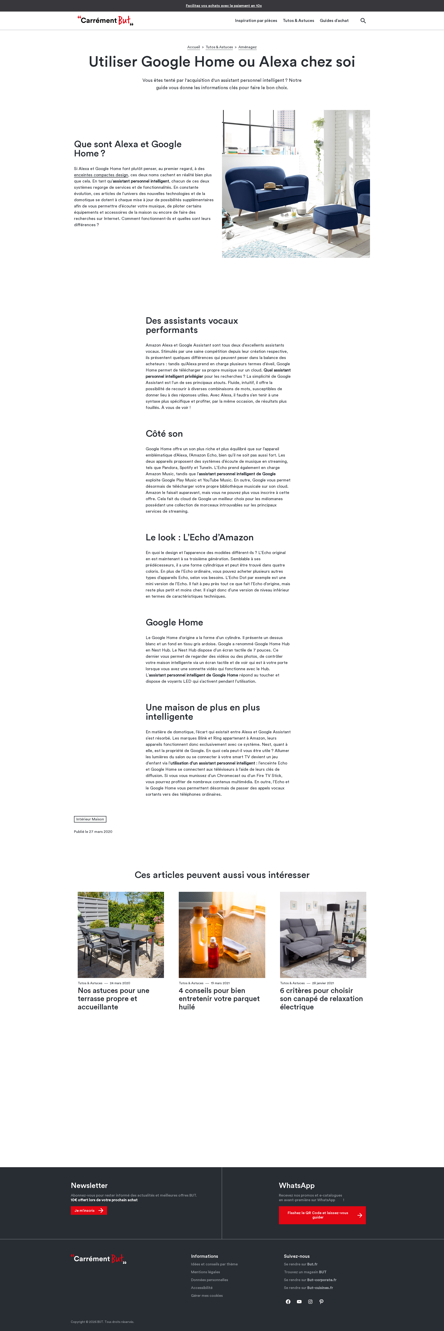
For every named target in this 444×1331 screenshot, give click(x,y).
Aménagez (247, 47)
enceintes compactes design (101, 175)
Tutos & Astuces (219, 47)
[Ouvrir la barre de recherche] (363, 21)
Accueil (193, 47)
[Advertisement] (222, 286)
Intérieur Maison (90, 819)
